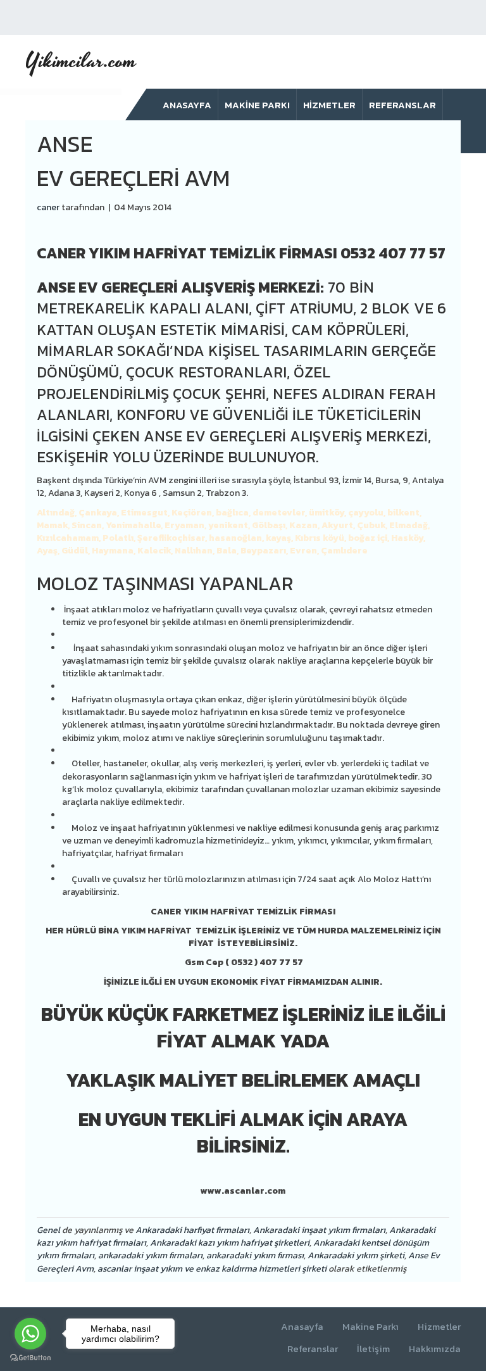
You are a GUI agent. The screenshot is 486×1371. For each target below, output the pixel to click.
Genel (48, 1230)
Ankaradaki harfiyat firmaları (192, 1230)
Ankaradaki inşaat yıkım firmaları (319, 1230)
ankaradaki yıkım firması (255, 1255)
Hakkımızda (435, 1349)
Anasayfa (187, 105)
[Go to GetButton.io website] (30, 1358)
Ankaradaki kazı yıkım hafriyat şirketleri (229, 1242)
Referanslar (402, 105)
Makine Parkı (257, 105)
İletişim (373, 1349)
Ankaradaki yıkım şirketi (356, 1255)
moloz (136, 609)
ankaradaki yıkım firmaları (150, 1255)
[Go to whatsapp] (30, 1333)
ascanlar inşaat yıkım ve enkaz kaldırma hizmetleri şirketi (212, 1268)
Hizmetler (329, 105)
